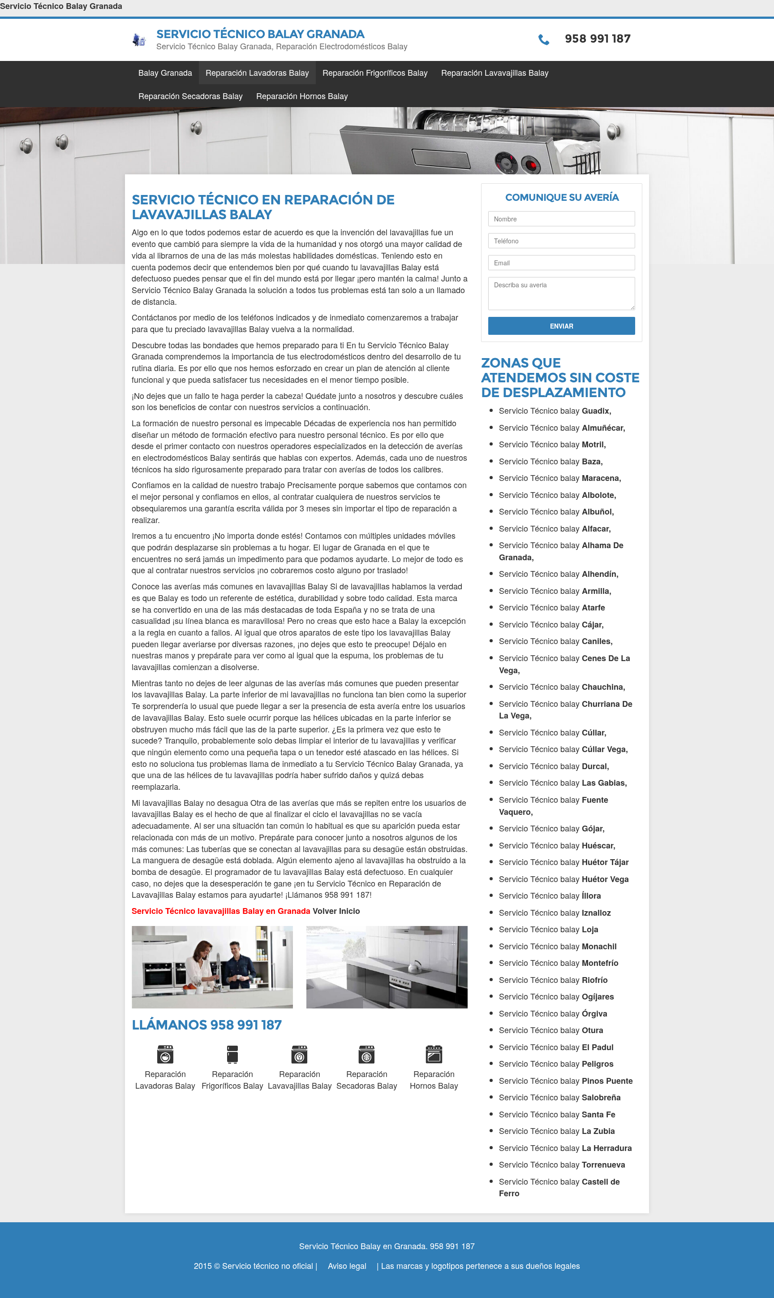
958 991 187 (598, 38)
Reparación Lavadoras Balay (257, 72)
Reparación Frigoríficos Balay (375, 72)
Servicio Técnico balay (555, 410)
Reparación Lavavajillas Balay (495, 72)
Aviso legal (347, 1265)
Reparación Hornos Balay (302, 95)
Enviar (561, 325)
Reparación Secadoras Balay (190, 95)
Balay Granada (165, 72)
